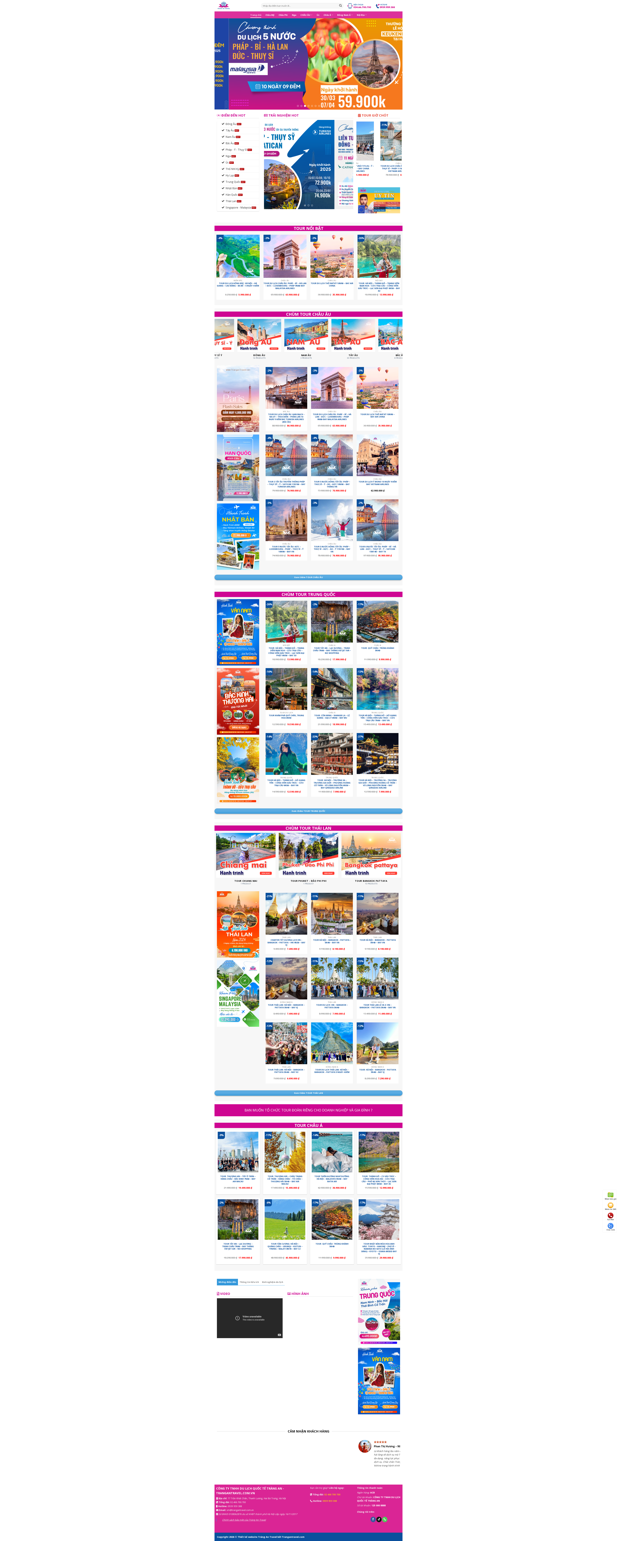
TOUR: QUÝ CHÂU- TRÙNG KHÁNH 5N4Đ (377, 649)
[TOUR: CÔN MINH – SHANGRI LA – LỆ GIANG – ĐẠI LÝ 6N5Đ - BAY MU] (332, 689)
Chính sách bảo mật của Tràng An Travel (244, 1523)
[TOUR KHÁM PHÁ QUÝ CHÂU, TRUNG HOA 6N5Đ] (286, 689)
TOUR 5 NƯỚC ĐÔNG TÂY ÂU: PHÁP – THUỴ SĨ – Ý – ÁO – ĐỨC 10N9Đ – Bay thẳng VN (332, 484)
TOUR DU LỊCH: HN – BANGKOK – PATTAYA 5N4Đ (332, 1006)
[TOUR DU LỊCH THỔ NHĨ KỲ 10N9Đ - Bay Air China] (332, 256)
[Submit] (340, 6)
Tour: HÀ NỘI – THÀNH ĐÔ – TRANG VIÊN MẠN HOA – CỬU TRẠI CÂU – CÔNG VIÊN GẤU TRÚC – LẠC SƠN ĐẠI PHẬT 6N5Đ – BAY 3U (379, 287)
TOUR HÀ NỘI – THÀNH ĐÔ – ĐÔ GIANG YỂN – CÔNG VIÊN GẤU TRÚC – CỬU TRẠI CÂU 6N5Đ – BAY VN (286, 783)
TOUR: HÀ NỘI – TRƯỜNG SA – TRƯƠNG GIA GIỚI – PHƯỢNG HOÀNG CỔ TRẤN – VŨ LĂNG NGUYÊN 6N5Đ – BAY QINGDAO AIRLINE (332, 784)
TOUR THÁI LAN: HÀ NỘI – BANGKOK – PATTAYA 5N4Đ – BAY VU (286, 1071)
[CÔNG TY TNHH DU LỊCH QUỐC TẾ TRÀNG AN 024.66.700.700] (236, 5)
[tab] (227, 1282)
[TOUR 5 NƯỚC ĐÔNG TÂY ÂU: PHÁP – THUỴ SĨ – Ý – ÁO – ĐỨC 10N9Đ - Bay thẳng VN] (332, 455)
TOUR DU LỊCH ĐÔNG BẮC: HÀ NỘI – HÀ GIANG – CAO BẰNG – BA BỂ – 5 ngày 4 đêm (238, 284)
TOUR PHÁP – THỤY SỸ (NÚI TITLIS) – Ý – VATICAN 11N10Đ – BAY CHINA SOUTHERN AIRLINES (372, 168)
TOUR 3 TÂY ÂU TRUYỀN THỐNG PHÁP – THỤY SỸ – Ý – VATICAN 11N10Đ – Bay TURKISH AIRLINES (286, 484)
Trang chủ (255, 15)
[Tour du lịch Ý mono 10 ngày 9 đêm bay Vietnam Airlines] (377, 455)
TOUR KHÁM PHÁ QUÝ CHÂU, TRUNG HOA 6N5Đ (286, 716)
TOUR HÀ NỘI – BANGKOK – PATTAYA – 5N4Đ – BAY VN (332, 941)
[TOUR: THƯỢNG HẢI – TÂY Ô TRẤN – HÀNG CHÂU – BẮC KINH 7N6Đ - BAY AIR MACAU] (238, 1152)
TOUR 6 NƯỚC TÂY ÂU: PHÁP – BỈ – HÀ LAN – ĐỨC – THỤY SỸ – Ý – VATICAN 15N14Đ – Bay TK (377, 549)
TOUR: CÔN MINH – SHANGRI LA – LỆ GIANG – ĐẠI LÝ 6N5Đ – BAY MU (332, 716)
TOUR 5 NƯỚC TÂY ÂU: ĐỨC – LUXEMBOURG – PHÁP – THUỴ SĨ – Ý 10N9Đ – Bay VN (286, 549)
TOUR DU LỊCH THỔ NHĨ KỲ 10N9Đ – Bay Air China (332, 284)
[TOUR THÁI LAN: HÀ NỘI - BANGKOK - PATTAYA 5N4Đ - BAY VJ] (286, 978)
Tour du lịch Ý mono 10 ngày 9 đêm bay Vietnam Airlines (378, 482)
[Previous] (222, 64)
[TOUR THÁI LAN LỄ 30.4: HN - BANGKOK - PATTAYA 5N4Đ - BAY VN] (377, 978)
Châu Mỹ (269, 15)
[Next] (395, 64)
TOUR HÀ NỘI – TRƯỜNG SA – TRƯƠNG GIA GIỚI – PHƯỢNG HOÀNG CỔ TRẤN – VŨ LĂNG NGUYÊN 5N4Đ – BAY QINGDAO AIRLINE (377, 784)
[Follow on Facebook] (373, 1522)
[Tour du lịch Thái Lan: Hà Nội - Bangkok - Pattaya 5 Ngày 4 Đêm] (332, 1043)
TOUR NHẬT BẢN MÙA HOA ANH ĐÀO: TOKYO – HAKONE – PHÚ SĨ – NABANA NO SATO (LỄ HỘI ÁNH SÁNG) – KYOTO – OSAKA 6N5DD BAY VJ (379, 1249)
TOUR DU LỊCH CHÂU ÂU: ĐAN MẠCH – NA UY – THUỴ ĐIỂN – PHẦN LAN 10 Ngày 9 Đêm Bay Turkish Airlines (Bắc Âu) (286, 418)
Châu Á (327, 15)
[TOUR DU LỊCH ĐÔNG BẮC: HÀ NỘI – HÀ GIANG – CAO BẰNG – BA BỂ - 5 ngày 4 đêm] (238, 256)
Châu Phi (283, 15)
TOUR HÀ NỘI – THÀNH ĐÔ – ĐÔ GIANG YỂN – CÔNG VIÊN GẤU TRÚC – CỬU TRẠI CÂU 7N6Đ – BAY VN (378, 718)
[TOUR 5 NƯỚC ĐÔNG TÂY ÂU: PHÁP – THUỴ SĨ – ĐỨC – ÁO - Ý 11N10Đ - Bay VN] (332, 520)
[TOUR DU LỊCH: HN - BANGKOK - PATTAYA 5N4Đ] (332, 978)
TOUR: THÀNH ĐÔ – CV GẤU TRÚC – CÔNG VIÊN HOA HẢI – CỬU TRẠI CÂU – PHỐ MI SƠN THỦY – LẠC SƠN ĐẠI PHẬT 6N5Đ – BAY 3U (379, 1180)
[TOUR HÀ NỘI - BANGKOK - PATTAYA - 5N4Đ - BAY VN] (332, 914)
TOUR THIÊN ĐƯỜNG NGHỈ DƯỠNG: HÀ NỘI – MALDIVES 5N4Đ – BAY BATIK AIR (332, 1179)
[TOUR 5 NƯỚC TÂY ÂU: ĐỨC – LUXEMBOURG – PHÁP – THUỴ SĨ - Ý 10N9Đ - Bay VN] (286, 520)
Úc (318, 15)
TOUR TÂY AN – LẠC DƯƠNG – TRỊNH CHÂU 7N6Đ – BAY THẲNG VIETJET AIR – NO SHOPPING (332, 650)
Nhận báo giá (610, 1199)
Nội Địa (361, 15)
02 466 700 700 (332, 1497)
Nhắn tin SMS (610, 1209)
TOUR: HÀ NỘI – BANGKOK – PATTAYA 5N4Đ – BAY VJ (377, 1071)
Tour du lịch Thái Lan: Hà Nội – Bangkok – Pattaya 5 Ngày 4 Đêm (331, 1071)
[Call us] (384, 1522)
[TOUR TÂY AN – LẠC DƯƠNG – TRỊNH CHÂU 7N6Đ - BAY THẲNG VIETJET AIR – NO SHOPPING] (332, 622)
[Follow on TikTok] (379, 1522)
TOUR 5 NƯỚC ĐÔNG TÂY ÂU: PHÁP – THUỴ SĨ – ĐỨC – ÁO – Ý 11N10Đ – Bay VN (332, 549)
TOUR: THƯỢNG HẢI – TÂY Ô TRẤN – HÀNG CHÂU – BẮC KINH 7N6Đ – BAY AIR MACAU (238, 1179)
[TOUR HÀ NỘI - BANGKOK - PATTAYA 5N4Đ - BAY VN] (377, 914)
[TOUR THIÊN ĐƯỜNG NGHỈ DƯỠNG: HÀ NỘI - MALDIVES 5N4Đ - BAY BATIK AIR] (332, 1152)
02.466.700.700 (238, 1505)
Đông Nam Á (344, 15)
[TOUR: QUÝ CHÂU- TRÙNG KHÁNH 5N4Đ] (377, 622)
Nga (294, 15)
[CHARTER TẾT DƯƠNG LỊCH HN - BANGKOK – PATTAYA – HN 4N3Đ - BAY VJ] (286, 914)
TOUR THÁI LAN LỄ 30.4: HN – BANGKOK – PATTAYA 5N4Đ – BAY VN (378, 1006)
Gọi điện (610, 1219)
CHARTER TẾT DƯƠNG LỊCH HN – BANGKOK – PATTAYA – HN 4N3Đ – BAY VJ (286, 942)
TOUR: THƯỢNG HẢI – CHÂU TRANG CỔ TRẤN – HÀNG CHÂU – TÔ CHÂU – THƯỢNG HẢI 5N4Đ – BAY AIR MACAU (285, 1180)
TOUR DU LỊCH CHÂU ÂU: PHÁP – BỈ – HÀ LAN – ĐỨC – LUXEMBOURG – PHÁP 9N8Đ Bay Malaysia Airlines (285, 286)
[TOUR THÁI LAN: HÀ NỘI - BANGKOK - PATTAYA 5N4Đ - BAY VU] (286, 1043)
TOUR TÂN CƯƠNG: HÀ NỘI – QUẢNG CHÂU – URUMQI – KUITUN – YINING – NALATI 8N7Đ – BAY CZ (285, 1246)
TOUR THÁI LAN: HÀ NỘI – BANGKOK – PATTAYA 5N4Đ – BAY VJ (286, 1006)
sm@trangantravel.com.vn (240, 1513)
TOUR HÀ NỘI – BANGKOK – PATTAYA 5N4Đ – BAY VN (378, 941)
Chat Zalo (610, 1230)
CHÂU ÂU (305, 15)
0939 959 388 (235, 1509)
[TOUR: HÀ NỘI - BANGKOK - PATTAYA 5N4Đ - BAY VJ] (377, 1043)
